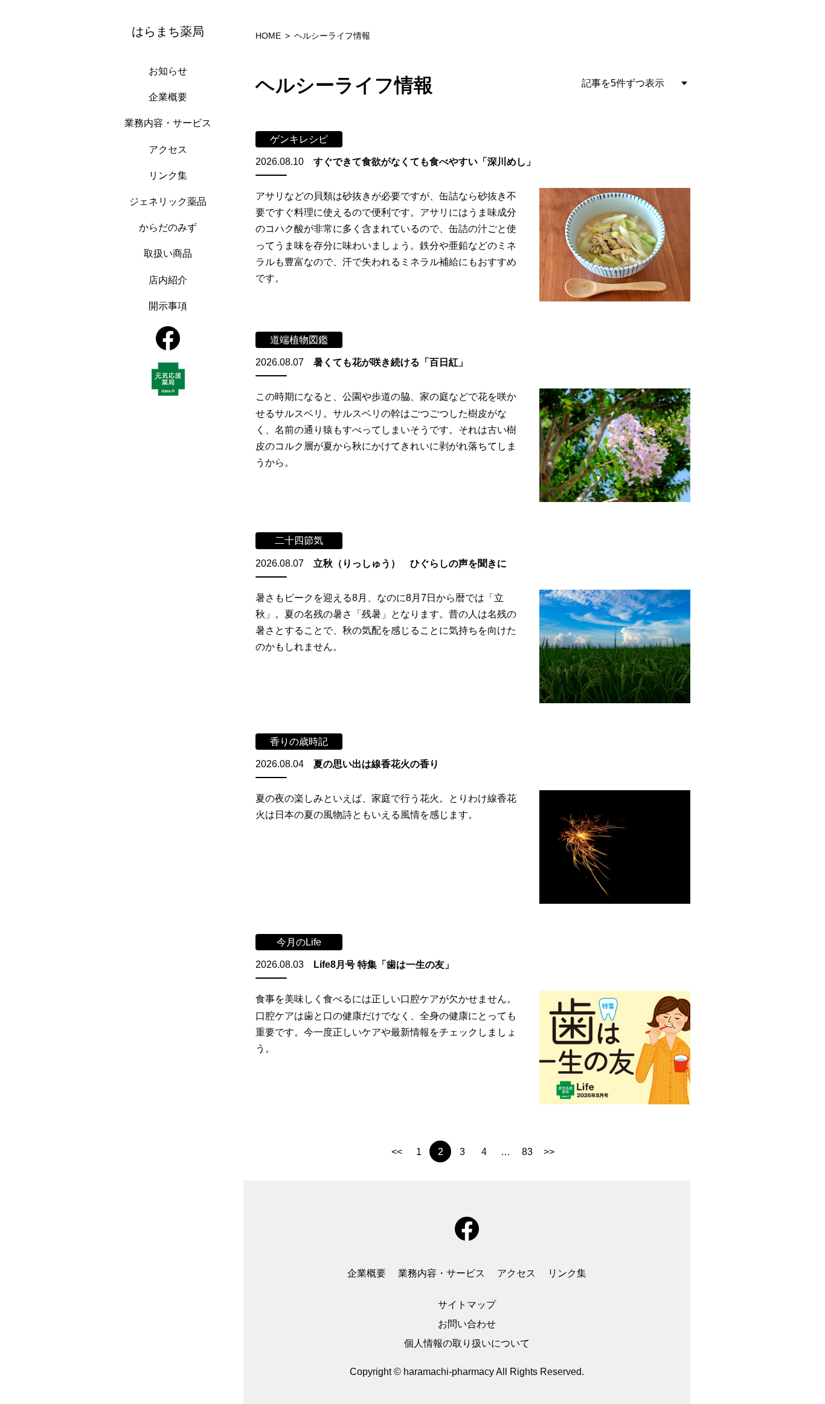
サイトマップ (467, 1304)
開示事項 (168, 306)
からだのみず (168, 227)
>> (549, 1152)
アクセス (168, 149)
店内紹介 (168, 280)
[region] (170, 702)
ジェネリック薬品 (168, 201)
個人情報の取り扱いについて (467, 1343)
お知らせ (168, 71)
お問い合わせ (467, 1324)
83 (527, 1152)
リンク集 (168, 175)
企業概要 (168, 97)
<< (396, 1152)
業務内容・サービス (167, 123)
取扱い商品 (168, 253)
